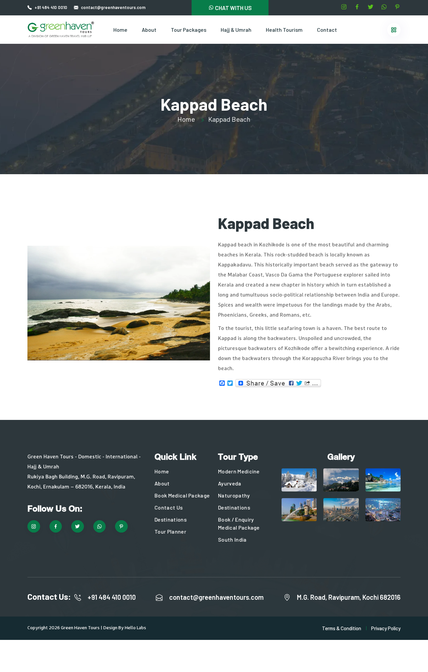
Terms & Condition (341, 628)
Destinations (170, 519)
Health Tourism (284, 29)
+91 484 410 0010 (50, 7)
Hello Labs (135, 628)
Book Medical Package (182, 495)
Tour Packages (188, 29)
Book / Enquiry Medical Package (239, 523)
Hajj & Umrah (236, 29)
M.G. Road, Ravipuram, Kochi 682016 (349, 597)
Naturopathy (234, 495)
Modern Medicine (239, 471)
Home (120, 29)
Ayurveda (229, 483)
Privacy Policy (386, 628)
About (149, 29)
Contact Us (168, 507)
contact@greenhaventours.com (216, 597)
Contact (327, 29)
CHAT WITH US (233, 7)
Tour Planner (170, 531)
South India (232, 539)
